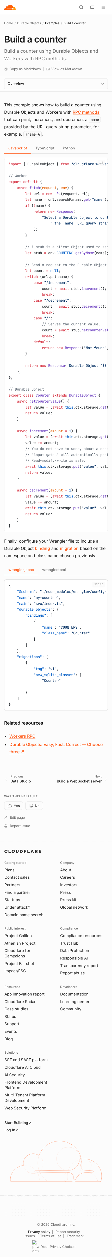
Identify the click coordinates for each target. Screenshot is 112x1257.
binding (42, 548)
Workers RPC (22, 736)
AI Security (14, 1074)
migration (69, 548)
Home (8, 23)
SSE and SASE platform (26, 1059)
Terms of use (50, 1236)
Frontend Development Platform (25, 1085)
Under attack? (17, 907)
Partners (12, 884)
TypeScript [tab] (44, 148)
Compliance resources (81, 935)
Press (65, 892)
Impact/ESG (15, 970)
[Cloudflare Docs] (10, 7)
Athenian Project (19, 943)
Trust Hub (69, 943)
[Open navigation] (103, 7)
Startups (12, 899)
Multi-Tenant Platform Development (24, 1097)
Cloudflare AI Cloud (22, 1067)
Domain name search (23, 914)
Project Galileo (18, 935)
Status (10, 1016)
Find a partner (17, 892)
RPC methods (86, 112)
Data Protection (74, 950)
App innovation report (24, 994)
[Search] (81, 7)
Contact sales (17, 877)
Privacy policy (39, 1232)
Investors (68, 884)
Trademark (75, 1236)
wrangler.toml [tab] (54, 569)
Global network (74, 907)
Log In (9, 1130)
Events (10, 1031)
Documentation (74, 994)
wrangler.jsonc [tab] (21, 569)
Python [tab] (69, 148)
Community (70, 1008)
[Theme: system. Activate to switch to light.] (92, 7)
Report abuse (72, 972)
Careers (67, 877)
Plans (9, 869)
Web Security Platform (25, 1108)
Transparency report (79, 965)
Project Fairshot (19, 963)
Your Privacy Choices (58, 1246)
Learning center (75, 1001)
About (65, 869)
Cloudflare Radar (20, 1001)
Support (11, 1023)
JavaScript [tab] (17, 148)
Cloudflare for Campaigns (17, 953)
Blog (8, 1038)
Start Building (16, 1122)
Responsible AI (74, 958)
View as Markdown (66, 69)
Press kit (68, 899)
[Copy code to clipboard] (101, 163)
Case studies (16, 1008)
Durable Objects (29, 23)
